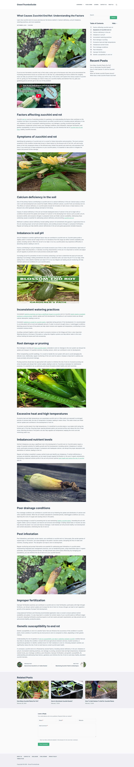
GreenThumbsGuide (26, 4)
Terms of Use (20, 758)
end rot (24, 119)
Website (81, 720)
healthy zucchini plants (64, 520)
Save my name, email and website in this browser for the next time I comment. (59, 740)
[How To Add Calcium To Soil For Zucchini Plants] (101, 690)
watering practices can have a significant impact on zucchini (42, 314)
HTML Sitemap (43, 756)
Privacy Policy (53, 756)
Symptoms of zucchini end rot (102, 30)
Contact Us (103, 4)
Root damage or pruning (100, 39)
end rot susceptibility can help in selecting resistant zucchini (57, 639)
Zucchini (30, 25)
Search (92, 15)
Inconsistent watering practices (102, 37)
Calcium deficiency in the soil (101, 32)
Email (61, 720)
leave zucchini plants (40, 348)
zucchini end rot (69, 218)
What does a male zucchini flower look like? (103, 75)
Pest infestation (97, 49)
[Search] (116, 4)
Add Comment (43, 725)
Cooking (96, 4)
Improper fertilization (99, 52)
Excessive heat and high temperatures (104, 42)
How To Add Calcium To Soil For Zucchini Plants (99, 701)
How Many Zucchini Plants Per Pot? (100, 65)
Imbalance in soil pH (99, 35)
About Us (110, 4)
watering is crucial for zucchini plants (35, 322)
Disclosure (35, 756)
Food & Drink (89, 4)
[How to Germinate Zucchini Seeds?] (67, 690)
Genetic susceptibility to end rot (102, 54)
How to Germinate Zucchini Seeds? (100, 67)
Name (41, 720)
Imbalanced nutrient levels (100, 44)
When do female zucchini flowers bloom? (102, 73)
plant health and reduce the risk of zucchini (71, 458)
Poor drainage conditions (100, 47)
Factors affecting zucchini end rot (103, 27)
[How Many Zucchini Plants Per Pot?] (33, 690)
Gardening (79, 4)
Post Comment (43, 744)
